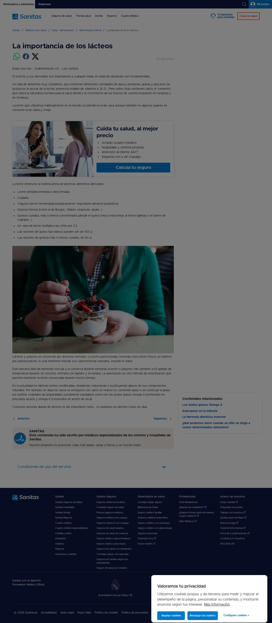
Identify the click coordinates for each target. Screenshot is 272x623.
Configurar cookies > (236, 615)
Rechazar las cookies (202, 615)
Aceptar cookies (171, 615)
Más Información (217, 604)
